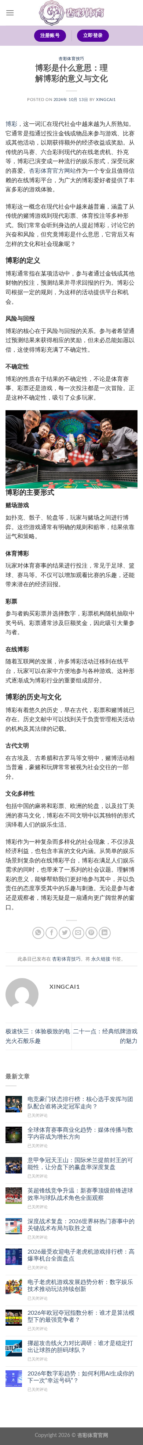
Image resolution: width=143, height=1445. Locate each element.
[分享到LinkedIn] (105, 933)
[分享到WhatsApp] (38, 933)
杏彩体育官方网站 (52, 171)
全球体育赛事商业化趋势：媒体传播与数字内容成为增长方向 (80, 1133)
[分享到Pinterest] (91, 933)
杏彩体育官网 (92, 1435)
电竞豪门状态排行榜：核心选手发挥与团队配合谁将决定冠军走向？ (80, 1102)
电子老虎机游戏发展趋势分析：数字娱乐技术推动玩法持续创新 (80, 1285)
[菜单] (10, 13)
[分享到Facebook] (51, 933)
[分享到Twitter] (65, 933)
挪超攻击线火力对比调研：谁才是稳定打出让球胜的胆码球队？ (80, 1346)
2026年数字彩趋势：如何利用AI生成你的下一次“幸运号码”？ (80, 1377)
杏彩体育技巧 (71, 59)
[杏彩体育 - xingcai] (71, 13)
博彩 (11, 124)
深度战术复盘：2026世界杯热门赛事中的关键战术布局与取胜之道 (81, 1224)
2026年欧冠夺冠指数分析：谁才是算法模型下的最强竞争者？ (81, 1316)
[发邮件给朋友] (78, 933)
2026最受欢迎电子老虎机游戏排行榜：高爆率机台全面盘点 (81, 1255)
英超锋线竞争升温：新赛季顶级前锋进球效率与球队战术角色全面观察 (80, 1194)
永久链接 (100, 959)
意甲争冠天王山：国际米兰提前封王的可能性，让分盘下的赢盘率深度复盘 (80, 1163)
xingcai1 (105, 100)
